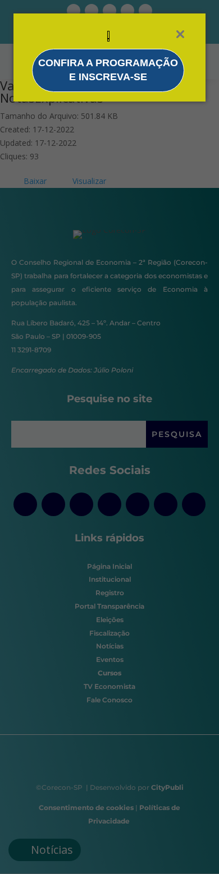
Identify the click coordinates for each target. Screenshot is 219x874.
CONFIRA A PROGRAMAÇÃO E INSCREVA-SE (108, 70)
